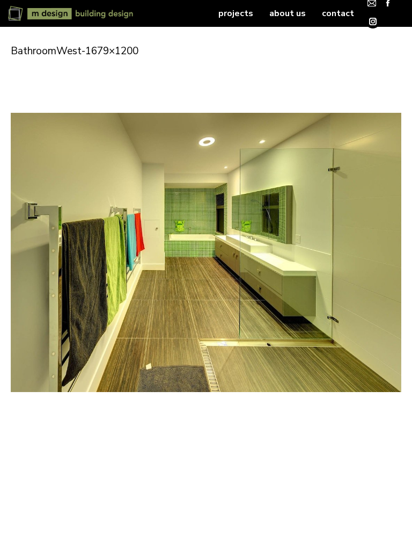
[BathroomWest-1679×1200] (206, 252)
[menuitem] (235, 13)
